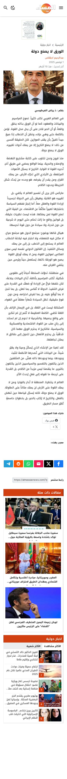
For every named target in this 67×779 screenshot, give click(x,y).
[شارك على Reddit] (18, 464)
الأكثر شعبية (33, 646)
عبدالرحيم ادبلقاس (54, 57)
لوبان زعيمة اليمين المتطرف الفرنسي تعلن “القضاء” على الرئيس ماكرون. (33, 624)
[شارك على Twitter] (48, 464)
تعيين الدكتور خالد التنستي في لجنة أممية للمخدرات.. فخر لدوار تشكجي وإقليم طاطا (22, 656)
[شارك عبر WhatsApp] (28, 464)
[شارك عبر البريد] (38, 464)
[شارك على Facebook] (58, 464)
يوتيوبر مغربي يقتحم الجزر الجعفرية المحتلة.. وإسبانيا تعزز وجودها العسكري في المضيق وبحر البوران (22, 701)
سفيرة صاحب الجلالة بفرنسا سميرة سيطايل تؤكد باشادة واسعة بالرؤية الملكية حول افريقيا (33, 537)
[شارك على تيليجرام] (8, 464)
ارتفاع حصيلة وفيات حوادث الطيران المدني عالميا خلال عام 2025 (22, 670)
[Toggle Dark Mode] (13, 8)
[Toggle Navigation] (61, 8)
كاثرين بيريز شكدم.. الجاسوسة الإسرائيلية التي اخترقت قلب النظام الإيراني (23, 714)
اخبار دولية (45, 45)
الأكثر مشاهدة (52, 646)
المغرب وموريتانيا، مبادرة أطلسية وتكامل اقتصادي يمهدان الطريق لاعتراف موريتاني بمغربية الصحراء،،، (33, 581)
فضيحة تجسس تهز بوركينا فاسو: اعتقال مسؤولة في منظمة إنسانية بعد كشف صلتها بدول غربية (22, 686)
